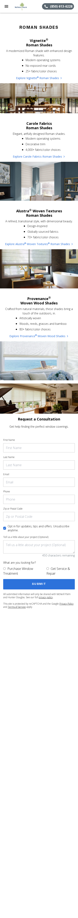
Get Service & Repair (58, 571)
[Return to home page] (25, 6)
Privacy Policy (66, 603)
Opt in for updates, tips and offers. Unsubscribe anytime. (38, 528)
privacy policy (46, 597)
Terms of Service (17, 607)
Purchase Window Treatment (18, 571)
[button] (6, 6)
